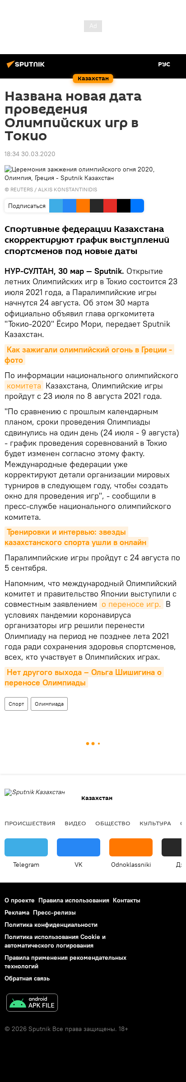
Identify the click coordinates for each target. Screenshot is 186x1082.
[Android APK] (32, 1004)
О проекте (20, 900)
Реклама (17, 912)
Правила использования (73, 900)
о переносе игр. (131, 604)
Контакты (126, 900)
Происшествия (30, 823)
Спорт (16, 703)
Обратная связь (27, 978)
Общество (112, 823)
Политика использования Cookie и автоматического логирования (55, 941)
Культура (155, 823)
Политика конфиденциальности (51, 924)
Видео (75, 823)
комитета (24, 385)
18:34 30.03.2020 (30, 154)
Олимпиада (49, 703)
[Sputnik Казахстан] (27, 68)
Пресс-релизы (54, 912)
